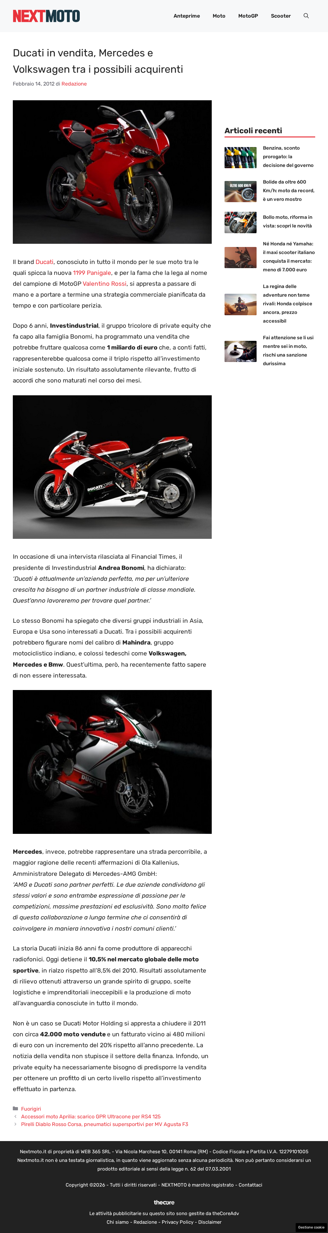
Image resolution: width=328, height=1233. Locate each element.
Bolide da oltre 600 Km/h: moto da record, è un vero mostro (289, 190)
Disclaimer (210, 1222)
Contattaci (250, 1185)
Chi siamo (118, 1222)
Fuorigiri (31, 1109)
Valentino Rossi (105, 283)
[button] (306, 16)
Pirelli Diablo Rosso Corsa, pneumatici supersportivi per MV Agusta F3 (104, 1124)
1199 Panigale (92, 272)
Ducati (44, 262)
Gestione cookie (311, 1227)
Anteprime (187, 16)
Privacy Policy (177, 1222)
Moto (219, 16)
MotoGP (248, 16)
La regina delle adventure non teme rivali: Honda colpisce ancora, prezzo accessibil (287, 304)
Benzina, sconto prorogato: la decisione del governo (288, 156)
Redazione (145, 1222)
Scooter (281, 16)
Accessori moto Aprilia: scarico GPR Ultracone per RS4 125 (91, 1117)
